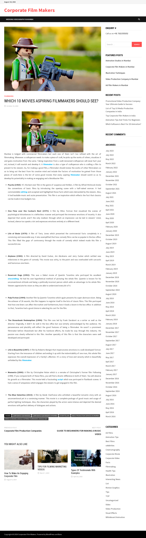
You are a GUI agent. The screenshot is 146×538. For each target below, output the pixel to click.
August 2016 (111, 395)
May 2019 (110, 256)
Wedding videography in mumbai (19, 19)
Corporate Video (113, 458)
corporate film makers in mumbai (45, 416)
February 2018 (112, 319)
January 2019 (111, 273)
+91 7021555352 (121, 33)
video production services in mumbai (85, 416)
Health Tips (110, 470)
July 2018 (110, 298)
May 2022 (110, 159)
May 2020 (110, 218)
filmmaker (48, 164)
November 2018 (112, 281)
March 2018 (110, 315)
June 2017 (110, 353)
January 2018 (111, 323)
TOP (108, 496)
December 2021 (112, 176)
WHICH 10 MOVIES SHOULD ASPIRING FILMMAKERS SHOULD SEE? (26, 419)
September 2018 (113, 290)
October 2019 (111, 239)
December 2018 (112, 277)
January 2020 (111, 231)
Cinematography (113, 449)
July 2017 (110, 349)
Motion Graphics (113, 487)
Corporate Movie (113, 454)
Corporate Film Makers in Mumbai (120, 66)
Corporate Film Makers (29, 10)
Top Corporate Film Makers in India (121, 115)
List (107, 483)
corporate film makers (21, 416)
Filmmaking (8, 96)
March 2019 (110, 264)
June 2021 (110, 201)
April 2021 (110, 209)
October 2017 (111, 336)
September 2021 (113, 188)
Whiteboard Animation (115, 517)
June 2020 (110, 214)
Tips (107, 492)
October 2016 (111, 387)
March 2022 (110, 163)
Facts (108, 462)
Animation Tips (112, 437)
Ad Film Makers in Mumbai (117, 85)
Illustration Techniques (115, 73)
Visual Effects (111, 513)
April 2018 (110, 311)
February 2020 (112, 226)
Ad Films (109, 433)
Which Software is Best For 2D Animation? (123, 124)
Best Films (110, 441)
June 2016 (110, 403)
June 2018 (110, 302)
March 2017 (110, 366)
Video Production (113, 508)
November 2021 (112, 180)
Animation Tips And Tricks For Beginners (123, 120)
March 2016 (110, 416)
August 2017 (111, 344)
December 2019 (112, 235)
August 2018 (111, 294)
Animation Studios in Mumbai (118, 60)
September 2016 (113, 391)
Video (108, 504)
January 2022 (111, 172)
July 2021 (110, 197)
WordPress (50, 534)
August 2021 (111, 193)
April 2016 (110, 412)
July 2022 (110, 155)
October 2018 (111, 285)
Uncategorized (112, 500)
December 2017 (112, 328)
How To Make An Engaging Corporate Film (16, 474)
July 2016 (110, 399)
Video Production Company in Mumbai (122, 79)
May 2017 (110, 357)
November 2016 (112, 382)
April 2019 (110, 260)
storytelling (13, 278)
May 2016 (110, 408)
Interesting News (113, 479)
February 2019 (112, 269)
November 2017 (112, 332)
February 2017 (112, 370)
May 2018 (110, 306)
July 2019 (110, 247)
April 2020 (110, 222)
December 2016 (112, 378)
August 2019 (111, 243)
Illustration (110, 475)
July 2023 (110, 150)
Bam (60, 534)
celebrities (110, 445)
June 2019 (110, 252)
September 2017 (113, 340)
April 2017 (110, 361)
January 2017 (111, 374)
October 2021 (111, 184)
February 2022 (112, 167)
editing (24, 192)
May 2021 (110, 205)
